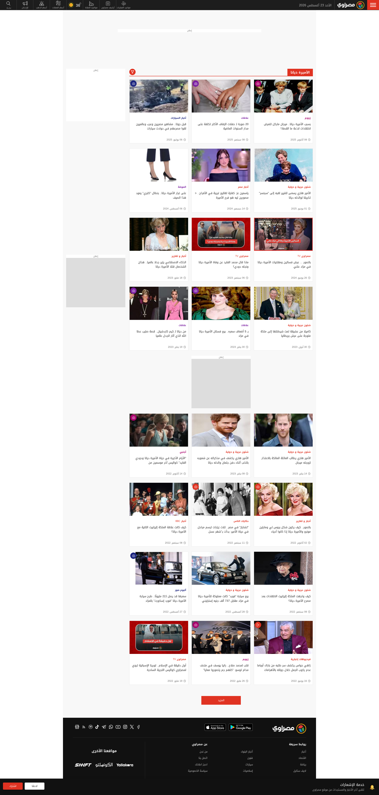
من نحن (203, 751)
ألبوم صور (180, 590)
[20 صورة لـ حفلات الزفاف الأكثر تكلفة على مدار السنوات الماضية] (221, 96)
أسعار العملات (58, 7)
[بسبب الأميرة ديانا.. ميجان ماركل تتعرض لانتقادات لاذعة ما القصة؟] (283, 96)
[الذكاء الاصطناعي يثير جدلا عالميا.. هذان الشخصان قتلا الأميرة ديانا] (158, 234)
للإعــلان (25, 7)
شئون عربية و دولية (299, 187)
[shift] (83, 765)
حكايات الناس (241, 521)
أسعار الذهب (41, 7)
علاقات (245, 118)
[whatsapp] (111, 727)
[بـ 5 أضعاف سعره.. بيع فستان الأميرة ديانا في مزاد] (221, 303)
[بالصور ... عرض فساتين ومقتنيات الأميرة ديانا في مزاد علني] (283, 234)
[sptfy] (91, 727)
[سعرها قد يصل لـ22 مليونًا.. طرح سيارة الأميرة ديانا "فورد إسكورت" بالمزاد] (158, 568)
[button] (373, 5)
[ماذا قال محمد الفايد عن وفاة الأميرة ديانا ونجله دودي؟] (221, 234)
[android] (241, 727)
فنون (250, 757)
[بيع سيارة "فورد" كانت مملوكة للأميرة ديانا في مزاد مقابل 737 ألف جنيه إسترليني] (221, 568)
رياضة (303, 764)
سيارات (249, 764)
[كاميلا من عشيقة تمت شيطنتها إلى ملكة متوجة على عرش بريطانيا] (283, 303)
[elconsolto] (104, 765)
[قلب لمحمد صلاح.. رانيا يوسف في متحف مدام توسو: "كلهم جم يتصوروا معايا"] (221, 637)
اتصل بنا (203, 757)
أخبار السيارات (178, 118)
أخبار (303, 751)
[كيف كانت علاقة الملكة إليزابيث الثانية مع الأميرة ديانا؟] (158, 499)
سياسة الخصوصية (197, 770)
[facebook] (139, 727)
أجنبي (183, 452)
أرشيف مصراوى (107, 7)
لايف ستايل (299, 770)
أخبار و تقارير (179, 256)
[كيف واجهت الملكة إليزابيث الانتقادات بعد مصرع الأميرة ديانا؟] (283, 568)
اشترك (12, 786)
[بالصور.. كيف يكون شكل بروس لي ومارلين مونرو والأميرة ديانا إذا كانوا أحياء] (283, 499)
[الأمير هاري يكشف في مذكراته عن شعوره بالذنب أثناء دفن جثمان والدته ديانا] (221, 430)
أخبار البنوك (247, 751)
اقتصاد (302, 757)
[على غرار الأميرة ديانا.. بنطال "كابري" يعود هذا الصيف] (158, 165)
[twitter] (132, 727)
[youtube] (118, 727)
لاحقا (35, 786)
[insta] (125, 727)
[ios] (215, 727)
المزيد (221, 700)
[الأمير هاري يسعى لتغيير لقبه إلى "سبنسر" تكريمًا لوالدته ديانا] (283, 165)
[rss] (84, 727)
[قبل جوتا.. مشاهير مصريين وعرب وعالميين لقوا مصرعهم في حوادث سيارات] (158, 96)
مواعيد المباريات (123, 7)
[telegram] (104, 727)
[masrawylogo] (285, 729)
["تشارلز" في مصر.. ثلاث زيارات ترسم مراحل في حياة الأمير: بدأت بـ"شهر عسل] (221, 499)
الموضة (182, 187)
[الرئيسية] (350, 5)
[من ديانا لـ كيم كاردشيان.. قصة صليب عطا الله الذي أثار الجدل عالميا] (158, 303)
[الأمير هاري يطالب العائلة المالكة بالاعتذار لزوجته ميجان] (283, 430)
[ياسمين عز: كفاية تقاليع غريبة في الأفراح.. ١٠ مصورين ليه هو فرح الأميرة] (221, 165)
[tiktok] (97, 727)
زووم (308, 118)
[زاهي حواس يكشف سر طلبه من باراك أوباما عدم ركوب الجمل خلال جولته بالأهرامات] (283, 637)
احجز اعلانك (201, 764)
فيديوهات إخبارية (301, 659)
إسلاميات (248, 770)
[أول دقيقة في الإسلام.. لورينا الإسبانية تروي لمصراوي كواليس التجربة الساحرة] (158, 637)
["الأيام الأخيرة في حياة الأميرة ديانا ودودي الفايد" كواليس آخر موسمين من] (158, 430)
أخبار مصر (243, 187)
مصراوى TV (304, 256)
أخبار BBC (180, 521)
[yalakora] (124, 765)
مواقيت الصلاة (91, 7)
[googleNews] (77, 727)
